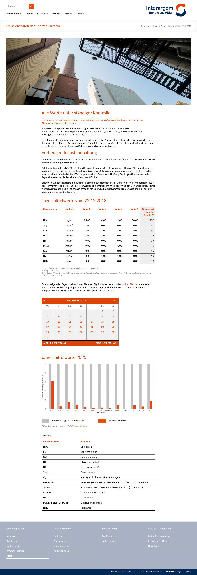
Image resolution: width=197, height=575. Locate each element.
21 (92, 327)
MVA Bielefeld (12, 541)
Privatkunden (59, 541)
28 (92, 332)
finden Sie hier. (81, 426)
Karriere (67, 13)
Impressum (115, 572)
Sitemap (188, 572)
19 (69, 327)
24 (47, 332)
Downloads (153, 546)
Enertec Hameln (13, 546)
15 (102, 322)
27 (81, 332)
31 (47, 338)
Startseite (57, 536)
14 (92, 322)
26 (69, 332)
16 (113, 322)
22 (102, 327)
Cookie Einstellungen (173, 572)
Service (56, 13)
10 (47, 322)
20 (81, 327)
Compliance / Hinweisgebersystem (149, 572)
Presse (9, 556)
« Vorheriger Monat (54, 343)
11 (59, 322)
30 (113, 332)
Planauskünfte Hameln (159, 541)
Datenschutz (127, 572)
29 (102, 332)
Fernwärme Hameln (15, 551)
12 (69, 322)
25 (59, 332)
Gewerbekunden (61, 546)
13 (81, 322)
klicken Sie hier (130, 284)
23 (113, 327)
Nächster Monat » (106, 343)
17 (47, 327)
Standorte (42, 13)
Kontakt (80, 13)
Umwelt (29, 13)
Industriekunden (61, 551)
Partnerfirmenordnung (158, 536)
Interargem (11, 536)
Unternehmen (13, 13)
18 (59, 327)
